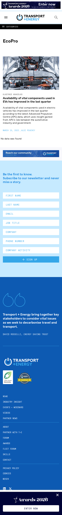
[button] (10, 26)
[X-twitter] (10, 488)
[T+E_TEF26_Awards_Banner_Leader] (31, 7)
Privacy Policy (11, 468)
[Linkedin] (4, 488)
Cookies (7, 473)
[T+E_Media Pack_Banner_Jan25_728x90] (31, 156)
